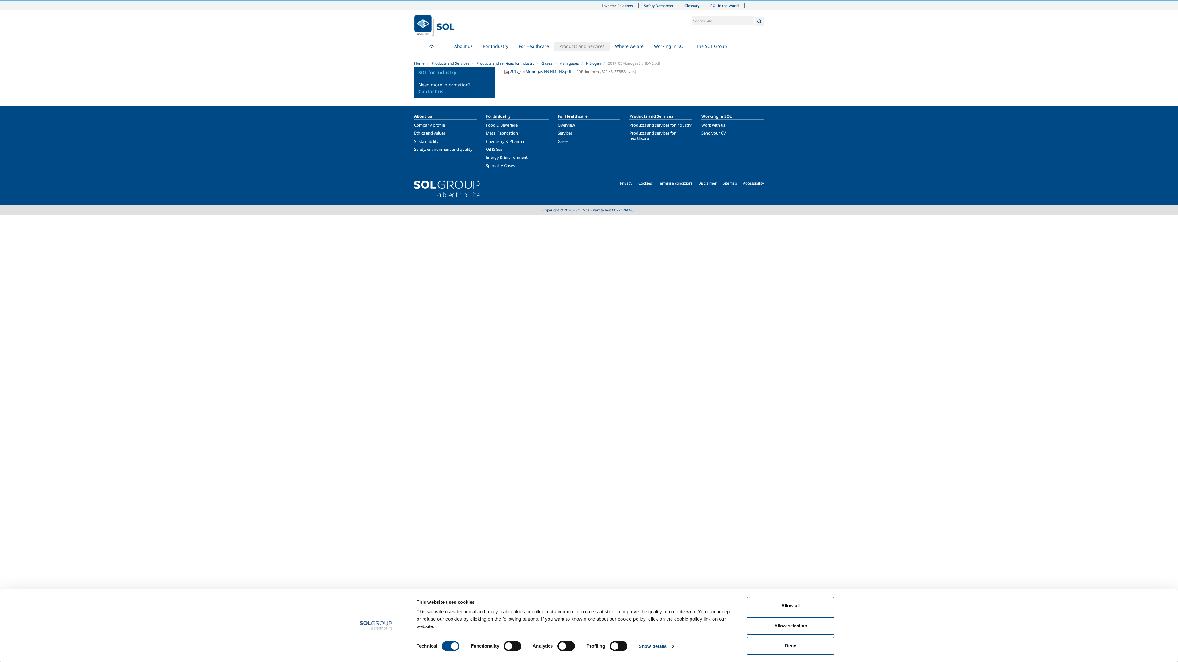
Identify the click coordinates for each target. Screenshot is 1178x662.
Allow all (790, 605)
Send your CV (713, 133)
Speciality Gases (500, 165)
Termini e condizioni (675, 183)
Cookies (645, 183)
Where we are (629, 46)
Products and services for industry (505, 63)
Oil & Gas (494, 149)
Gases (546, 63)
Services (565, 133)
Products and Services (582, 46)
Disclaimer (707, 183)
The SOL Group (711, 46)
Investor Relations (617, 5)
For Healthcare (534, 46)
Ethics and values (429, 133)
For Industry (495, 46)
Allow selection (790, 625)
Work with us (713, 125)
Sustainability (426, 141)
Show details (653, 646)
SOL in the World (724, 5)
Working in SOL (670, 46)
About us (463, 46)
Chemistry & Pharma (505, 141)
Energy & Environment (507, 157)
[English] (434, 26)
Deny (790, 645)
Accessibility (753, 183)
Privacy (626, 183)
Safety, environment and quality (443, 149)
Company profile (429, 125)
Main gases (569, 63)
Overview (566, 125)
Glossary (691, 5)
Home (431, 46)
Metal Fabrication (502, 133)
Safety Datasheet (658, 5)
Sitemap (730, 183)
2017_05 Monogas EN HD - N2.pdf (540, 71)
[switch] (512, 646)
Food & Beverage (502, 125)
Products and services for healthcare (652, 135)
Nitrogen (593, 63)
